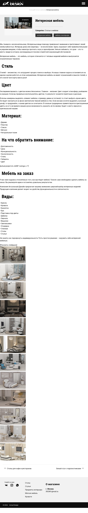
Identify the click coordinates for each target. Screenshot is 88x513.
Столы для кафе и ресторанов (19, 469)
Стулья (28, 486)
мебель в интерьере (62, 35)
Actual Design (13, 505)
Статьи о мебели (40, 10)
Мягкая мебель (31, 493)
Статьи (31, 10)
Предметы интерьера (33, 490)
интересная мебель (44, 35)
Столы (27, 483)
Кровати (28, 497)
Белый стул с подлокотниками (68, 469)
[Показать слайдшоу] (8, 245)
